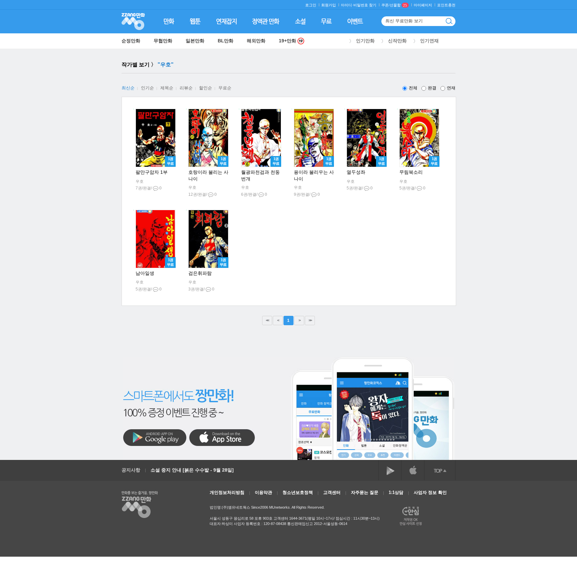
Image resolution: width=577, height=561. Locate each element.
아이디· (347, 5)
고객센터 (332, 492)
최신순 (128, 88)
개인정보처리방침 (227, 492)
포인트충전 (446, 5)
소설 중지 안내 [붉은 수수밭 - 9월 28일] (192, 470)
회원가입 (328, 5)
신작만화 (397, 40)
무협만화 (163, 40)
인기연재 (429, 40)
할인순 (205, 88)
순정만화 (131, 40)
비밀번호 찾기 (364, 5)
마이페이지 (423, 5)
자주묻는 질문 (364, 492)
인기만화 (365, 40)
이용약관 (263, 492)
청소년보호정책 (297, 492)
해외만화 (256, 40)
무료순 (224, 88)
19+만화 (288, 40)
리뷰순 (186, 88)
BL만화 (225, 40)
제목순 (166, 88)
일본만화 (195, 40)
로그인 (310, 5)
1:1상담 (396, 492)
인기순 (147, 88)
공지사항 (131, 470)
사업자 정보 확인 (430, 492)
